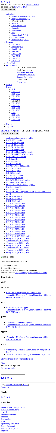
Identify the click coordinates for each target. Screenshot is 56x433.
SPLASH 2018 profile (15, 222)
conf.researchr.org (13, 385)
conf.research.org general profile (19, 138)
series (17, 131)
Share (3, 363)
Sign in (9, 124)
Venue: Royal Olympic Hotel (23, 16)
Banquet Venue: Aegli (20, 19)
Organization (11, 65)
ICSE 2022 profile (13, 173)
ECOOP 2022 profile (15, 149)
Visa (13, 33)
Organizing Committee (26, 75)
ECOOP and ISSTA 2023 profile (19, 154)
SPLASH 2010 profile (15, 203)
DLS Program (17, 44)
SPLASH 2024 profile (15, 234)
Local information (18, 26)
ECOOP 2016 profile (15, 145)
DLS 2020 (15, 98)
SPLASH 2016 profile (15, 217)
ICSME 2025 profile (14, 175)
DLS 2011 (15, 120)
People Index (22, 82)
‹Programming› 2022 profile (17, 248)
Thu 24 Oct (16, 58)
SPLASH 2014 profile (15, 213)
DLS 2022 (15, 94)
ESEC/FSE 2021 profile (16, 156)
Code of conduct (18, 37)
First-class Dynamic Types (17, 307)
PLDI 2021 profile (13, 189)
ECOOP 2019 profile (15, 147)
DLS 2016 (15, 108)
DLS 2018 (15, 103)
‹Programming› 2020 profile (17, 243)
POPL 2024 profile (14, 201)
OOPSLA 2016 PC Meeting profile (20, 185)
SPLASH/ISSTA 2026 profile (18, 236)
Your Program (17, 47)
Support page (5, 387)
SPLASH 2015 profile (15, 215)
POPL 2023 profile (14, 199)
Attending (10, 14)
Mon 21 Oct (16, 51)
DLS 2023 (15, 91)
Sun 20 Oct (16, 49)
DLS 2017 (15, 105)
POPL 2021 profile (14, 196)
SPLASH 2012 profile (15, 208)
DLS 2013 (15, 115)
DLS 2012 (15, 117)
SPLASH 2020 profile (15, 224)
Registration (16, 30)
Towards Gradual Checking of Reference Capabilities (28, 354)
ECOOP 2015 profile (15, 142)
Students (14, 28)
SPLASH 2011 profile (15, 206)
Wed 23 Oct (16, 56)
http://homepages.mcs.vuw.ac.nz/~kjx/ (31, 273)
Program (9, 42)
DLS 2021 (15, 96)
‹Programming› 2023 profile (17, 250)
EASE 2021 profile (14, 140)
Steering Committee (25, 77)
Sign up (9, 126)
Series (13, 89)
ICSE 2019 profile (13, 168)
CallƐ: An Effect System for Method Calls (23, 293)
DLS (13, 112)
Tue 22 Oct (16, 54)
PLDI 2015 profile (13, 187)
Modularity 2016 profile (16, 182)
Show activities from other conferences (17, 359)
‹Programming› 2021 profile (17, 245)
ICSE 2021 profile (13, 171)
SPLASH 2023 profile (15, 231)
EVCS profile (12, 159)
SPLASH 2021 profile (15, 227)
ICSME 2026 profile (14, 178)
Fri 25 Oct (15, 61)
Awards (14, 23)
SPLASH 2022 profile (15, 229)
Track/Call (10, 63)
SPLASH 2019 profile (10, 133)
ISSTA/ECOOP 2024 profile (18, 180)
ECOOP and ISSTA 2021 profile (19, 152)
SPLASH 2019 (20, 7)
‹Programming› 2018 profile (17, 241)
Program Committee (25, 72)
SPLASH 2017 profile (15, 220)
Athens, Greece (32, 4)
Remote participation (20, 40)
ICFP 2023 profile (13, 164)
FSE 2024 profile (13, 161)
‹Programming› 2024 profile (17, 252)
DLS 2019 (6, 378)
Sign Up (4, 431)
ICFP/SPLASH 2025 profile (18, 166)
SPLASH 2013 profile (15, 210)
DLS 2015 (15, 110)
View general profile (8, 368)
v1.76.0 (25, 385)
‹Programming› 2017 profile (17, 238)
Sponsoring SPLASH (20, 35)
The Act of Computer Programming (21, 322)
